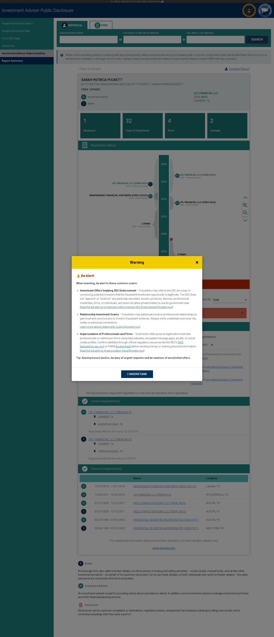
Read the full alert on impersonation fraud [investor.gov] (112, 350)
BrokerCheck (123, 346)
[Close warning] (197, 262)
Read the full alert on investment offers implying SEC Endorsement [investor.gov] (126, 307)
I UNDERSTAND (137, 374)
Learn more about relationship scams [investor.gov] (110, 326)
